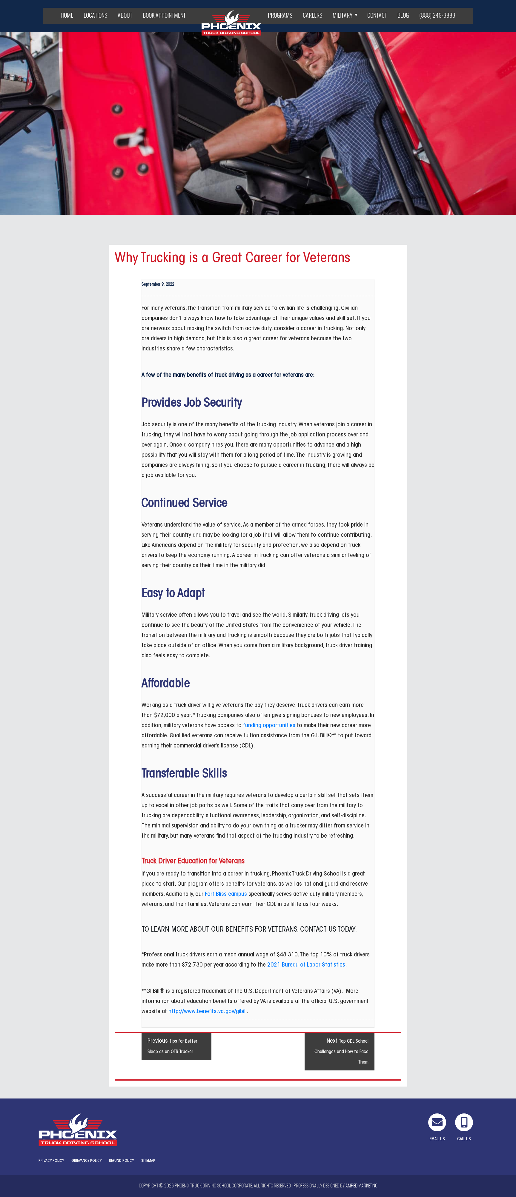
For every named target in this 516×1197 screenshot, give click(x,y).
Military (342, 16)
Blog (403, 16)
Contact (377, 16)
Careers (312, 16)
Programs (280, 16)
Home (67, 16)
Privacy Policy (51, 1161)
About (125, 16)
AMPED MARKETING (361, 1186)
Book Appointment (164, 16)
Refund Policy (121, 1161)
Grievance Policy (86, 1161)
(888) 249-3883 (437, 16)
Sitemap (148, 1161)
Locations (95, 16)
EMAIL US (437, 1139)
